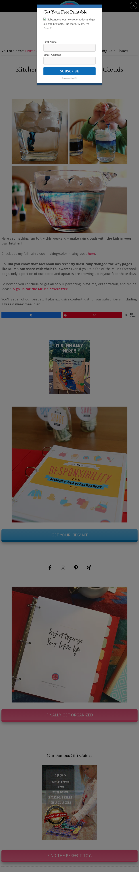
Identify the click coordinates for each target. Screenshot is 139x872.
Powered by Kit (69, 78)
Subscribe (69, 71)
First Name (50, 42)
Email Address (52, 55)
